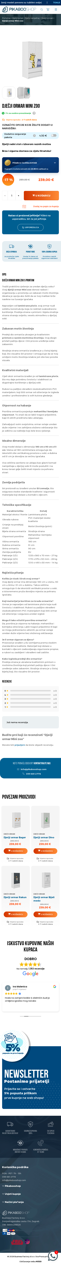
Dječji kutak (17, 18)
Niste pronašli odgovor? (32, 763)
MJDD (39, 1261)
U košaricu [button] (17, 851)
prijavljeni (20, 745)
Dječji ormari (47, 18)
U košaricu (42, 195)
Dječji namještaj (32, 18)
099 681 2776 (33, 774)
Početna (6, 18)
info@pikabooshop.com (33, 769)
